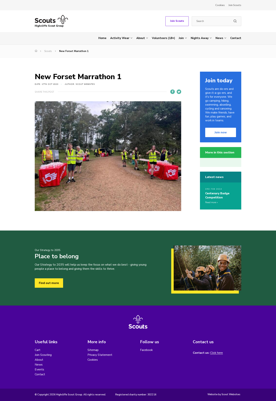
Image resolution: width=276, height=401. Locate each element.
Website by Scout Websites (223, 394)
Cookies (220, 5)
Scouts (48, 51)
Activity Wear (119, 38)
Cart (37, 350)
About (140, 38)
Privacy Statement (99, 355)
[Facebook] (172, 91)
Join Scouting (43, 355)
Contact (235, 38)
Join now (221, 132)
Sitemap (93, 350)
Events (39, 369)
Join (181, 38)
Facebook (146, 350)
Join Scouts (234, 5)
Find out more (49, 283)
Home (102, 38)
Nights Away (200, 38)
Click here (216, 352)
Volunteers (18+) (163, 38)
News (219, 38)
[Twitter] (179, 91)
